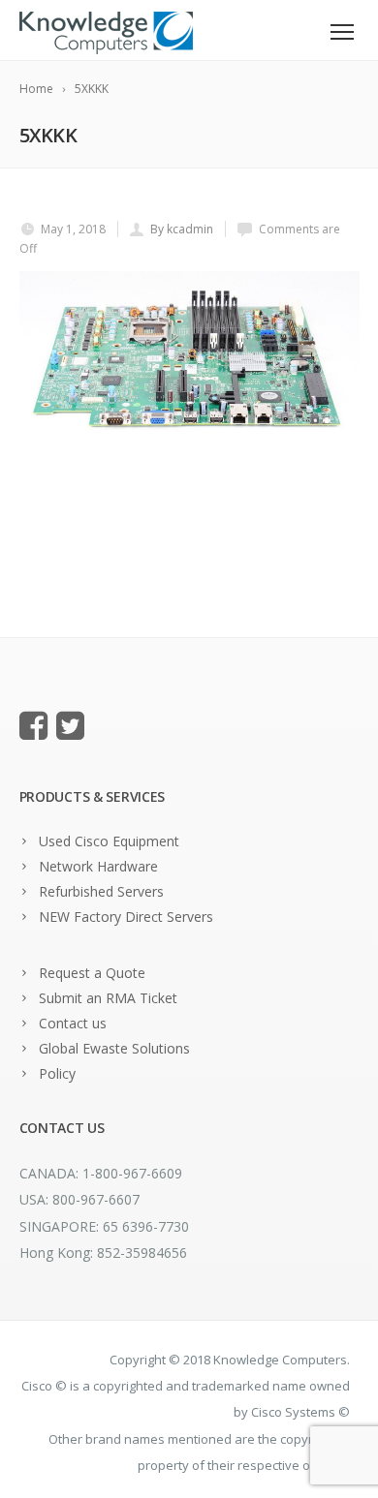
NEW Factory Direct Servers (126, 916)
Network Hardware (98, 866)
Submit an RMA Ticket (108, 998)
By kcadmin (181, 229)
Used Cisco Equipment (109, 841)
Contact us (73, 1023)
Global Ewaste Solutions (114, 1048)
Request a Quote (92, 972)
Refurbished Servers (101, 891)
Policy (57, 1073)
